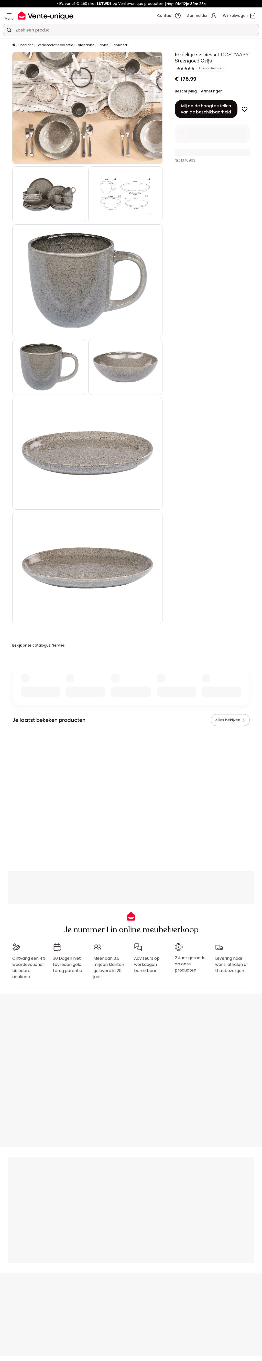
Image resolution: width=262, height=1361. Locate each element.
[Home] (13, 45)
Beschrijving (186, 91)
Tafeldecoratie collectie (54, 45)
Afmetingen (212, 91)
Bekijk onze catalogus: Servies (38, 645)
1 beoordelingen (211, 68)
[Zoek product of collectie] (9, 30)
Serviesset (119, 45)
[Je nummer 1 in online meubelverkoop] (45, 15)
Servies (102, 45)
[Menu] (9, 13)
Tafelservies (85, 45)
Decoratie (25, 45)
